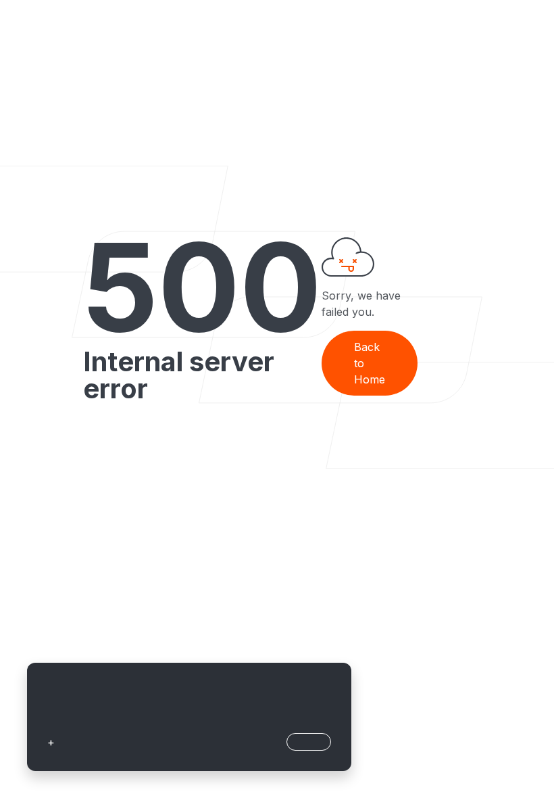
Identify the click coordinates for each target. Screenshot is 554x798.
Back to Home (369, 363)
